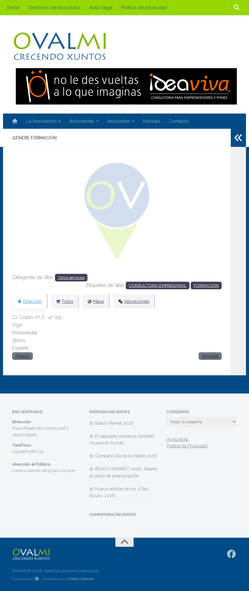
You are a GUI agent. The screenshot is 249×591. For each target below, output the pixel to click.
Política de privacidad (144, 7)
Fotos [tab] (67, 301)
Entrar (13, 7)
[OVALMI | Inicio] (59, 46)
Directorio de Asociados (54, 7)
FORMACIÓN (206, 285)
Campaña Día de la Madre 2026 (126, 455)
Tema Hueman (81, 578)
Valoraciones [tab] (136, 301)
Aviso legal (101, 7)
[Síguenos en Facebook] (231, 554)
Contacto (179, 121)
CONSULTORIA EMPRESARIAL (157, 285)
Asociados (118, 121)
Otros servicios (71, 277)
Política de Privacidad (187, 445)
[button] (28, 215)
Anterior (22, 356)
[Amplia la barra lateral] (238, 138)
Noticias (151, 121)
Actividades (81, 121)
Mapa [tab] (98, 301)
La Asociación (41, 121)
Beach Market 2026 (114, 423)
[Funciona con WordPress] (37, 579)
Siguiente (210, 356)
